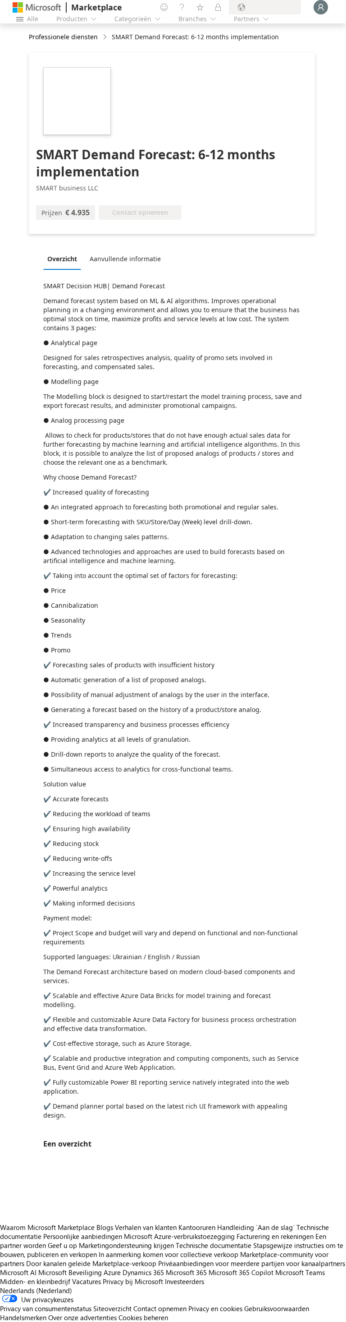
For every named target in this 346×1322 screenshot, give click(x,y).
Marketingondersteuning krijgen (126, 1245)
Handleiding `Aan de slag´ (256, 1227)
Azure (112, 1272)
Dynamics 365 (143, 1272)
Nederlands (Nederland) (36, 1290)
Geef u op (62, 1245)
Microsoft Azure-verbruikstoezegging (180, 1236)
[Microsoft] (37, 7)
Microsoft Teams (300, 1272)
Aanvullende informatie (125, 258)
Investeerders (184, 1281)
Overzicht (62, 258)
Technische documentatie (213, 1245)
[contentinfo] (105, 37)
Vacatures (86, 1281)
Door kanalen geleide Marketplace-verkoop (91, 1263)
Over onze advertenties (82, 1317)
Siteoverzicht (112, 1308)
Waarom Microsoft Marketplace (47, 1227)
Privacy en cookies (215, 1308)
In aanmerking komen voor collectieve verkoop (168, 1254)
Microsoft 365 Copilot (241, 1272)
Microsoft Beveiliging (70, 1272)
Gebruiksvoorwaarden (276, 1308)
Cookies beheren (143, 1317)
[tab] (64, 258)
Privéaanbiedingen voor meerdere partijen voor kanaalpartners (251, 1263)
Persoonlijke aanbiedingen (82, 1236)
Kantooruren (196, 1227)
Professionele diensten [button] (63, 36)
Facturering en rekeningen (275, 1236)
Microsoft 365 (186, 1272)
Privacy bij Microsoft (133, 1281)
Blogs (104, 1227)
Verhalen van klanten (146, 1227)
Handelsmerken (23, 1317)
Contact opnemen (160, 1308)
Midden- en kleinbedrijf (35, 1281)
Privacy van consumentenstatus (45, 1308)
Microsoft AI (18, 1272)
